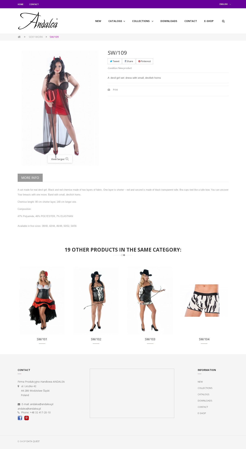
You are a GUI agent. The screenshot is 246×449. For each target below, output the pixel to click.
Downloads (205, 400)
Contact (34, 4)
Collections (205, 388)
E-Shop (202, 413)
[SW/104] (204, 300)
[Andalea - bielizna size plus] (42, 21)
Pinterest (145, 61)
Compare (46, 305)
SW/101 (42, 339)
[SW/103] (150, 300)
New (200, 381)
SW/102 (96, 339)
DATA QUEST (33, 441)
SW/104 (204, 339)
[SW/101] (42, 300)
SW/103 (150, 339)
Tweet (115, 61)
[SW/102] (96, 300)
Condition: (113, 68)
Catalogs (203, 394)
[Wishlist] (37, 305)
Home (20, 4)
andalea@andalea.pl (41, 404)
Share (129, 61)
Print (115, 89)
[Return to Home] (19, 36)
